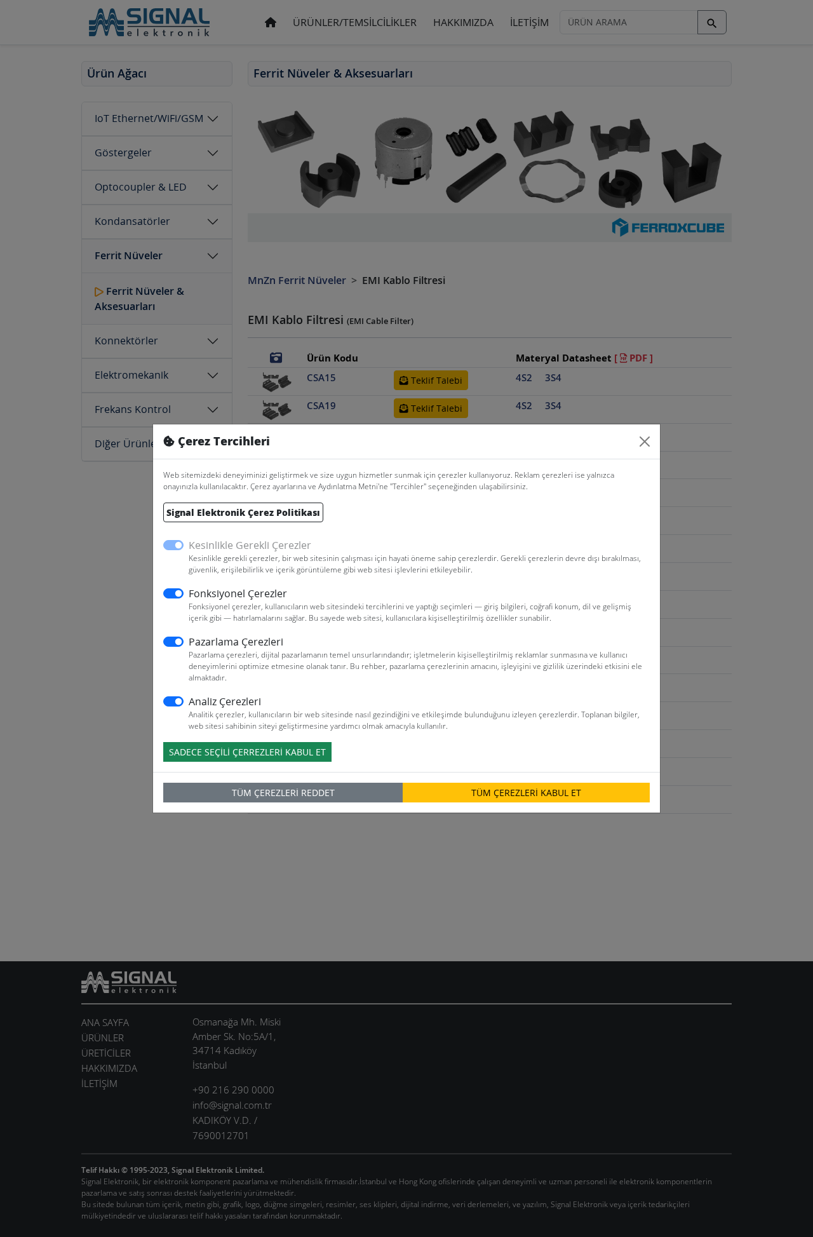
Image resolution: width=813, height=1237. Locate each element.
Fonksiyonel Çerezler (238, 593)
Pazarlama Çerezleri (236, 642)
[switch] (173, 593)
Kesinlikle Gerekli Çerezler (250, 545)
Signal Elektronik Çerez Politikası (243, 512)
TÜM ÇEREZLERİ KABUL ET (526, 793)
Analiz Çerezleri (225, 701)
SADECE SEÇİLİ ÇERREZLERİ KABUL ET (247, 752)
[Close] (645, 441)
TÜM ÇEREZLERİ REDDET (283, 793)
